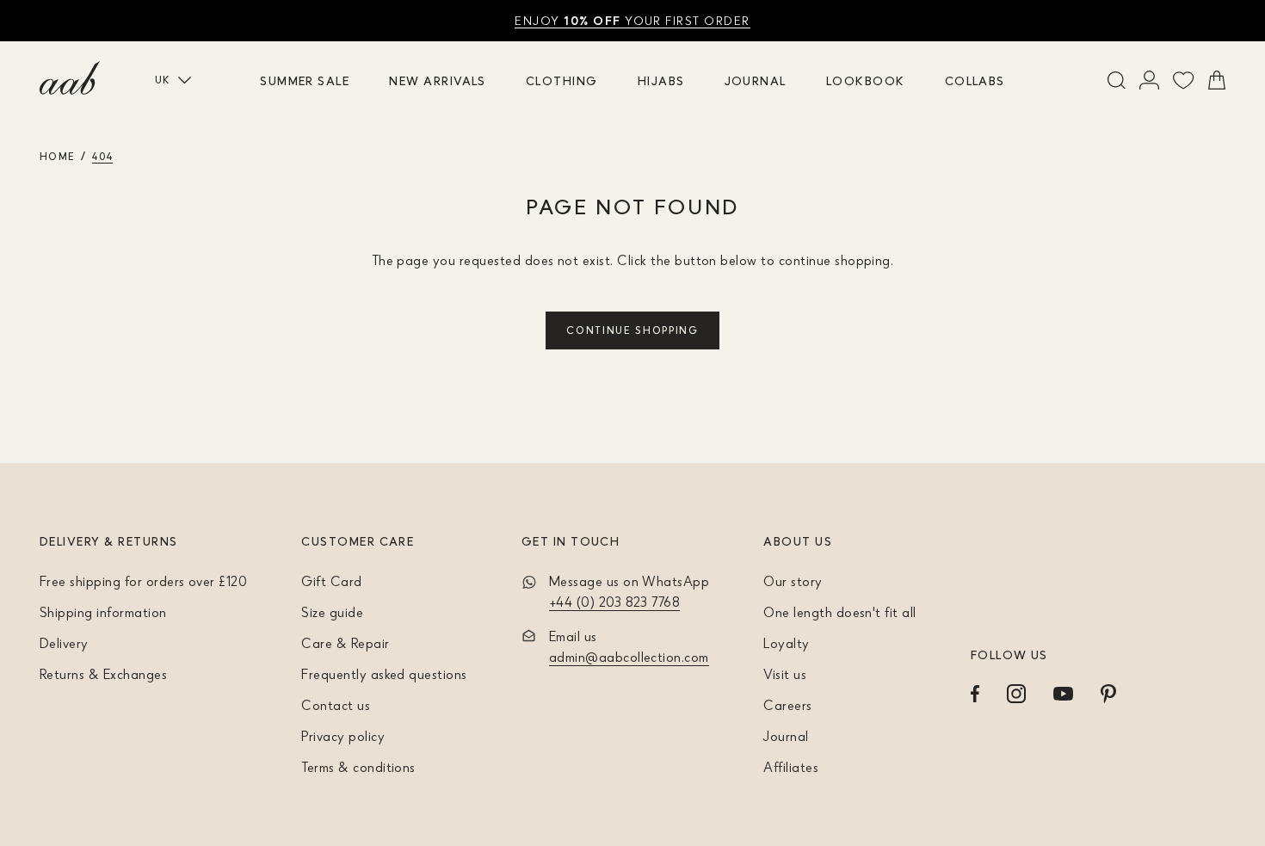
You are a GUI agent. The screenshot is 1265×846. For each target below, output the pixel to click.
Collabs (975, 80)
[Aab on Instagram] (1016, 693)
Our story (792, 580)
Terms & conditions (358, 766)
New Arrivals (437, 80)
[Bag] (1216, 80)
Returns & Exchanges (103, 673)
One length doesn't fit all (839, 611)
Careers (787, 704)
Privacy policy (343, 735)
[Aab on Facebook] (975, 693)
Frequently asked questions (383, 673)
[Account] (1149, 80)
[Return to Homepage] (70, 78)
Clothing (562, 80)
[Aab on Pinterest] (1108, 693)
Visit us (784, 673)
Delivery (64, 642)
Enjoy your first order (632, 20)
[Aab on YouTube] (1063, 694)
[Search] (1117, 80)
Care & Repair (345, 642)
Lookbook (865, 80)
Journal (756, 80)
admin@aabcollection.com (629, 656)
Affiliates (790, 766)
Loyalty (786, 642)
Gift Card (331, 580)
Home (57, 156)
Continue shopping (632, 330)
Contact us (335, 704)
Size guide (332, 611)
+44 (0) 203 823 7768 (615, 601)
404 (102, 156)
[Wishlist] (1183, 80)
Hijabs (661, 80)
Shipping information (103, 611)
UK (163, 79)
